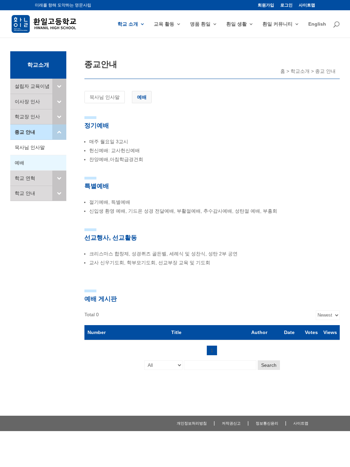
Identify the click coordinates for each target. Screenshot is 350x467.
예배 (142, 97)
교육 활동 (164, 24)
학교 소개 (128, 24)
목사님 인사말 (105, 97)
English (317, 24)
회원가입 (266, 5)
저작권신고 (231, 423)
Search (269, 365)
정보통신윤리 (267, 423)
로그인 (286, 5)
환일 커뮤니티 (277, 24)
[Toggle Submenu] (59, 86)
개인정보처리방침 (192, 423)
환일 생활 (236, 24)
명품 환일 (200, 24)
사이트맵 (307, 5)
